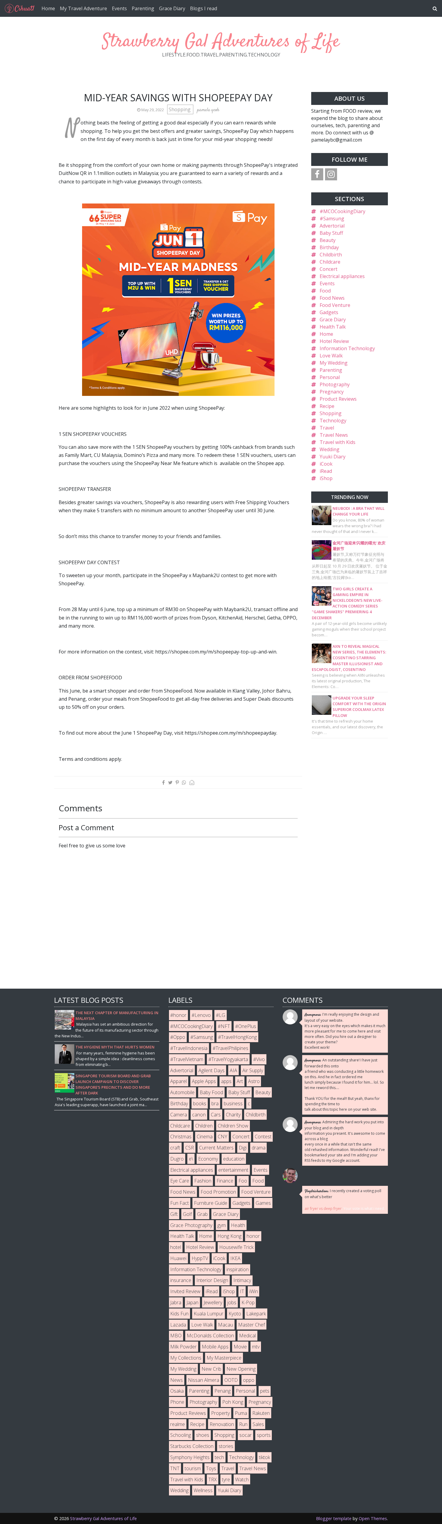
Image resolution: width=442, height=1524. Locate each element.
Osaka (177, 1391)
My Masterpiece (224, 1357)
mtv (255, 1346)
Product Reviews (338, 399)
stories (226, 1446)
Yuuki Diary (332, 456)
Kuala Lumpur (208, 1313)
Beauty (328, 240)
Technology (333, 420)
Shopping (180, 109)
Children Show (233, 1125)
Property (220, 1413)
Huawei (178, 1258)
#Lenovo (201, 1015)
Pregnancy (332, 391)
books (199, 1103)
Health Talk (333, 326)
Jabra (175, 1302)
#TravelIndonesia (188, 1048)
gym (221, 1225)
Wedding (329, 449)
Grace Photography (191, 1225)
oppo (248, 1380)
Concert (328, 269)
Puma (241, 1413)
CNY (222, 1136)
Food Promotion (218, 1192)
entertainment (233, 1170)
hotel (175, 1247)
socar (245, 1435)
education (233, 1158)
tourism (193, 1468)
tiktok (264, 1457)
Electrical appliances (342, 276)
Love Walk (331, 355)
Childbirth (331, 254)
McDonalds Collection (210, 1335)
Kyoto (235, 1313)
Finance (224, 1180)
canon (199, 1114)
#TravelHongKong (237, 1037)
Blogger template (333, 1518)
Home (48, 8)
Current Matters (216, 1147)
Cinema (205, 1136)
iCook (326, 464)
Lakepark (256, 1313)
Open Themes (373, 1518)
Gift (174, 1214)
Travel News (334, 435)
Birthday (329, 247)
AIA (233, 1070)
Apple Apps (204, 1081)
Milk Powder (183, 1346)
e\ (191, 1158)
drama (259, 1147)
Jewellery (213, 1302)
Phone (177, 1402)
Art (240, 1081)
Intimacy (242, 1280)
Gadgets (329, 312)
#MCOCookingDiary (342, 211)
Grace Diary (172, 8)
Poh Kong (232, 1402)
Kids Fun (179, 1313)
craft (175, 1147)
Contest (263, 1136)
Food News (332, 298)
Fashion (202, 1180)
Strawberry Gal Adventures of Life (221, 42)
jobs (231, 1302)
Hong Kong (229, 1236)
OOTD (231, 1380)
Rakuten (261, 1413)
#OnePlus (245, 1026)
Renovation (222, 1424)
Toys (211, 1468)
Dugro (177, 1158)
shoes (202, 1435)
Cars (216, 1114)
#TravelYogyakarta (228, 1059)
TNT (175, 1468)
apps (226, 1081)
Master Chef (251, 1324)
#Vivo (259, 1059)
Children (204, 1125)
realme (177, 1424)
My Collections (185, 1357)
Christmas (181, 1136)
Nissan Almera (203, 1380)
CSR (189, 1147)
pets (264, 1391)
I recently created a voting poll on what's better (343, 1193)
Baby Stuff (331, 233)
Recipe (327, 406)
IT (242, 1291)
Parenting (143, 8)
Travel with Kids (337, 442)
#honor (178, 1015)
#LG (220, 1015)
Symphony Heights (190, 1457)
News (176, 1380)
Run (243, 1424)
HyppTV (200, 1258)
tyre (226, 1479)
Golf (187, 1214)
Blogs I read (203, 8)
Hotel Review (334, 341)
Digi (243, 1147)
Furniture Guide (210, 1203)
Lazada (178, 1324)
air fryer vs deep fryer (323, 1208)
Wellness (203, 1490)
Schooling (180, 1435)
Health (238, 1225)
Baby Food (211, 1092)
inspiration (237, 1269)
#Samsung (332, 218)
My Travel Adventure (83, 8)
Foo (242, 1180)
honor (253, 1236)
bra (215, 1103)
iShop (326, 478)
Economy (208, 1158)
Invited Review (185, 1291)
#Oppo (177, 1037)
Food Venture (335, 305)
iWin (253, 1291)
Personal (330, 377)
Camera (178, 1114)
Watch (242, 1479)
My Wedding (334, 363)
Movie (240, 1346)
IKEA (235, 1258)
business (233, 1103)
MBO (176, 1335)
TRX (212, 1479)
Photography (335, 384)
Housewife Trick (236, 1247)
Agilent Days (211, 1070)
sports (264, 1435)
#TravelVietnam (186, 1059)
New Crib (211, 1369)
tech (219, 1457)
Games (263, 1203)
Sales (258, 1424)
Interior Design (212, 1280)
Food (325, 290)
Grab (202, 1214)
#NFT (224, 1026)
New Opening (241, 1369)
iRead (326, 471)
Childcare (330, 262)
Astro (254, 1081)
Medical (247, 1335)
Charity (233, 1114)
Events (119, 8)
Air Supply (252, 1070)
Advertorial (332, 225)
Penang (222, 1391)
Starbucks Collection (191, 1446)
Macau (225, 1324)
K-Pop (248, 1302)
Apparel (178, 1081)
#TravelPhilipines (230, 1048)
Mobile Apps (215, 1346)
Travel (327, 427)
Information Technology (347, 348)
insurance (180, 1280)
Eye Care (179, 1180)
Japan (192, 1302)
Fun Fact (179, 1203)
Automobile (182, 1092)
